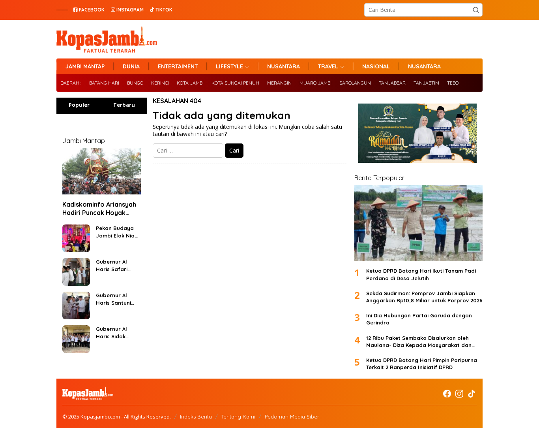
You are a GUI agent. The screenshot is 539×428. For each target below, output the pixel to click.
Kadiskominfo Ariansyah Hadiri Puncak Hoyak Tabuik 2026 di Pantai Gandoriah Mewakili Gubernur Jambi (99, 208)
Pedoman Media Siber (292, 416)
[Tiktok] (471, 393)
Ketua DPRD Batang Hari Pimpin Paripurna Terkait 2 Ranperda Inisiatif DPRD (421, 363)
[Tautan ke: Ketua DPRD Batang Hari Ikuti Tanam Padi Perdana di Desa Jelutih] (418, 223)
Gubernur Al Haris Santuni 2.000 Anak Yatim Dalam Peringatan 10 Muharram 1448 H (115, 299)
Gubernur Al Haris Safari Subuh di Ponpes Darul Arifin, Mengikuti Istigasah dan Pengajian (117, 265)
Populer (79, 104)
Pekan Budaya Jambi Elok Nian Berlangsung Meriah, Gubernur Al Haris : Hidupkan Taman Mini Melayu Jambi (117, 232)
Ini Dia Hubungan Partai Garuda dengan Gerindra (419, 319)
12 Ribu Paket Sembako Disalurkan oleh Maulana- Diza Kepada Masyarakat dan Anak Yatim (419, 342)
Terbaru (124, 104)
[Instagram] (459, 393)
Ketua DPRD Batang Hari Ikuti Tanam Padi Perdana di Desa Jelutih (421, 274)
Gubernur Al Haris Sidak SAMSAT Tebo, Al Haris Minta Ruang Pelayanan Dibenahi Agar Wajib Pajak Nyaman (117, 332)
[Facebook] (447, 393)
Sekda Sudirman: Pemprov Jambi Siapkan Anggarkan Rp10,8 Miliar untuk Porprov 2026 (424, 297)
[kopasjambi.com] (106, 38)
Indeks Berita (196, 416)
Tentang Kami (238, 416)
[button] (476, 10)
